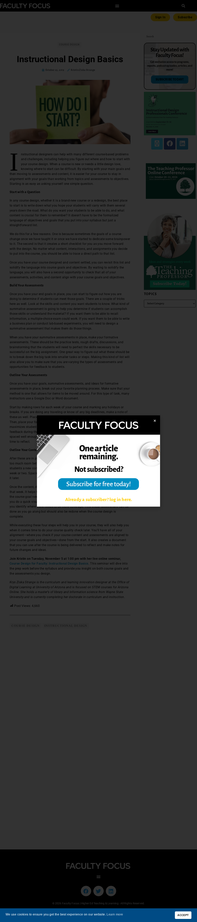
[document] (98, 461)
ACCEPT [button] (183, 915)
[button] (154, 420)
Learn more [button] (115, 914)
